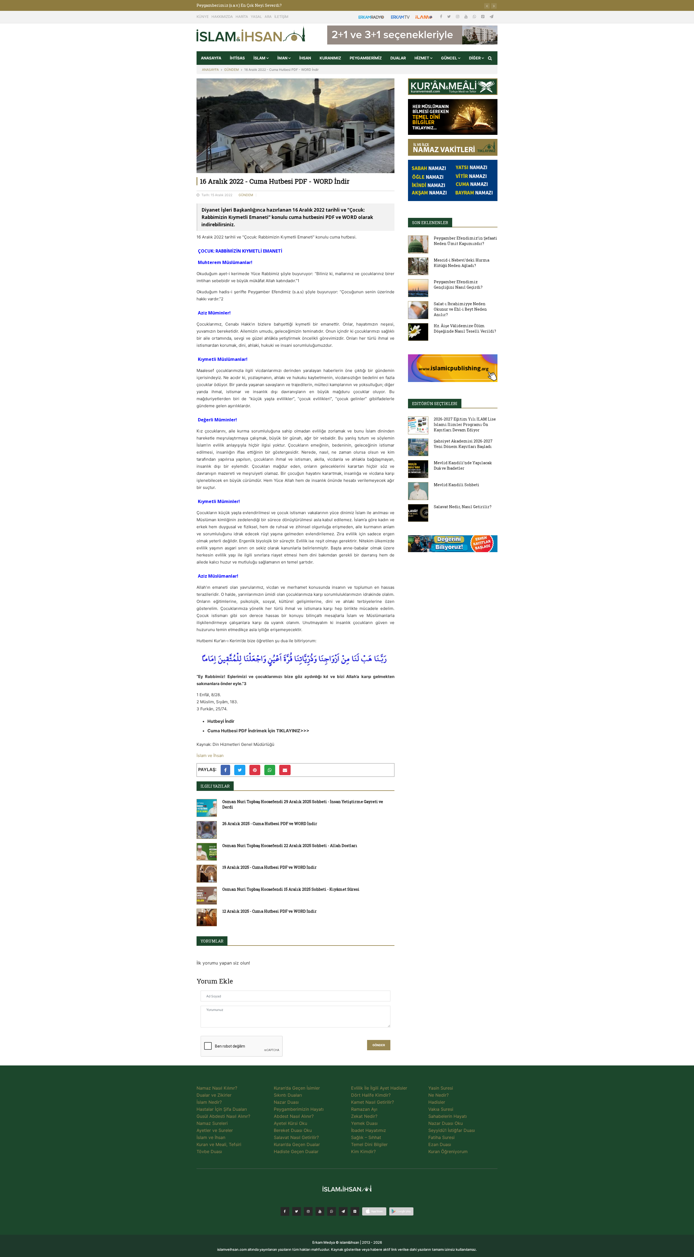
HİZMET (422, 58)
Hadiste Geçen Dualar (296, 1151)
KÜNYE (203, 16)
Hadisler (436, 1102)
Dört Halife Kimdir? (371, 1095)
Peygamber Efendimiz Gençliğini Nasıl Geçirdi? (458, 284)
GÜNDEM (231, 70)
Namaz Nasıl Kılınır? (217, 1088)
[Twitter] (449, 16)
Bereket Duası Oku (293, 1130)
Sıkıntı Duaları (288, 1095)
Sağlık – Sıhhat (366, 1137)
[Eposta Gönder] (285, 770)
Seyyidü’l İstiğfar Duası (451, 1130)
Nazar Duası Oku (445, 1123)
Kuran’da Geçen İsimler (297, 1088)
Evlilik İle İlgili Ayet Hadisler (379, 1088)
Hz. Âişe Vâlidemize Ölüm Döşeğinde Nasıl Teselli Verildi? (465, 328)
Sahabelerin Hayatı (447, 1116)
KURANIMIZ (330, 58)
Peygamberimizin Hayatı (299, 1109)
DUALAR (398, 58)
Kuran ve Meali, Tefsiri (219, 1144)
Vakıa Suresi (440, 1109)
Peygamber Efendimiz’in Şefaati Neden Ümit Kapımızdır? (465, 241)
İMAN (282, 58)
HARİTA (242, 16)
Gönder (378, 1045)
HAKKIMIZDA (222, 16)
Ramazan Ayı (364, 1109)
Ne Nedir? (438, 1095)
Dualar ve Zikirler (214, 1095)
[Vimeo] (343, 1211)
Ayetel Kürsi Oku (290, 1123)
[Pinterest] (483, 16)
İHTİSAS (237, 58)
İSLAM (259, 58)
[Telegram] (491, 16)
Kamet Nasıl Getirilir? (372, 1102)
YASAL (256, 16)
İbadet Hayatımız (368, 1130)
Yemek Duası (364, 1123)
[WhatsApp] (475, 16)
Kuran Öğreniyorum (448, 1151)
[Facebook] (441, 16)
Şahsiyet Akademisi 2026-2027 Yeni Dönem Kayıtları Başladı (463, 443)
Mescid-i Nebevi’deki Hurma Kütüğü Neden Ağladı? (461, 262)
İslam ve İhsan (210, 755)
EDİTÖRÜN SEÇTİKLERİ (434, 403)
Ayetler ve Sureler (215, 1130)
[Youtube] (466, 16)
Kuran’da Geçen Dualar (297, 1144)
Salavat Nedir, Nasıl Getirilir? (462, 506)
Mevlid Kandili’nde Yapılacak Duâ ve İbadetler (463, 465)
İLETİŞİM (281, 16)
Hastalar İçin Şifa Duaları (222, 1109)
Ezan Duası (439, 1144)
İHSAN (305, 58)
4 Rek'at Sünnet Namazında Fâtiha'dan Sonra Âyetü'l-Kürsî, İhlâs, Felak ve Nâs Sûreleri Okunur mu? (292, 5)
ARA (268, 16)
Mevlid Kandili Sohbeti (456, 484)
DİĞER (475, 58)
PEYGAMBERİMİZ (366, 58)
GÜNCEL (449, 58)
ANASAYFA (211, 58)
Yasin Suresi (440, 1088)
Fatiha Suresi (441, 1137)
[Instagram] (458, 16)
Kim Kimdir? (363, 1151)
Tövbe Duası (209, 1151)
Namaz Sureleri (212, 1123)
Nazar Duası (286, 1102)
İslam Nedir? (209, 1102)
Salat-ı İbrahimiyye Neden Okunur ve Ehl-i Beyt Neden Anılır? (460, 309)
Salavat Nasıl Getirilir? (296, 1137)
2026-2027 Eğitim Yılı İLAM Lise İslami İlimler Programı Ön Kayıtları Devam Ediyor (465, 424)
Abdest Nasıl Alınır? (294, 1116)
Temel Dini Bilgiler (369, 1144)
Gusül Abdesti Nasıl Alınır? (223, 1116)
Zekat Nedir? (364, 1116)
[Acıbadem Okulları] (452, 545)
